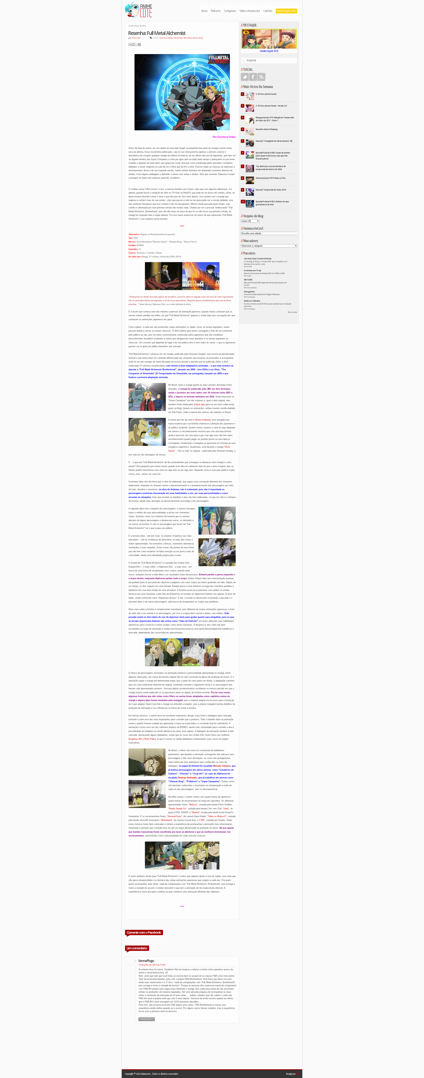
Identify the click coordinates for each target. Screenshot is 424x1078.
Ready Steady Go (177, 808)
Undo (225, 808)
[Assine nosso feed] (261, 77)
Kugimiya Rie (135, 739)
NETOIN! (248, 279)
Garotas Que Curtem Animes (257, 258)
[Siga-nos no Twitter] (245, 77)
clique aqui (200, 404)
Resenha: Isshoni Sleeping (266, 129)
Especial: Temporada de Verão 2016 (271, 189)
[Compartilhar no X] (136, 44)
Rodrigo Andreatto (187, 777)
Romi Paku (149, 739)
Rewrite (195, 812)
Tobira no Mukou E (217, 816)
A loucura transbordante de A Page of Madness (261, 294)
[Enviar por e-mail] (130, 44)
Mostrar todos (292, 312)
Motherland (166, 820)
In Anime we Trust (252, 270)
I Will (201, 820)
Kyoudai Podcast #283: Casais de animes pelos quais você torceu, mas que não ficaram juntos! (273, 155)
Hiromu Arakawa (203, 420)
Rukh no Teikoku (252, 300)
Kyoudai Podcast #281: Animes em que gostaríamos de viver (272, 203)
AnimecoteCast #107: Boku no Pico (271, 178)
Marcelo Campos (221, 766)
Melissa (193, 804)
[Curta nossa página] (253, 77)
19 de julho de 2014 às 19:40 (151, 964)
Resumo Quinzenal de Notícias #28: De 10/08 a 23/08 (264, 273)
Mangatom (249, 291)
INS (297, 1074)
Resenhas (178, 38)
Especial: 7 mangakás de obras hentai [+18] (274, 141)
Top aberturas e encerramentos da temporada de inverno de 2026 (271, 168)
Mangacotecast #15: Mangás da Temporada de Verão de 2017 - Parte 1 (275, 119)
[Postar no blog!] (133, 44)
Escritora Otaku (166, 38)
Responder (147, 1019)
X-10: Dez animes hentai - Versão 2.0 (271, 105)
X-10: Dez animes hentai (266, 94)
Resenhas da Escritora (193, 38)
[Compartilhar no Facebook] (139, 44)
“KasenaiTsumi (174, 816)
